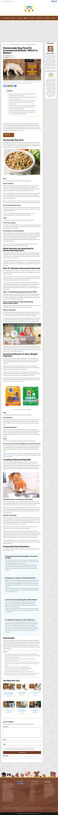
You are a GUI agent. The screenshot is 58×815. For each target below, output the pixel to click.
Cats (20, 18)
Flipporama (39, 813)
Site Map (32, 799)
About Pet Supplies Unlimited (34, 784)
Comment (5, 726)
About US (48, 18)
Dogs (13, 18)
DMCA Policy (32, 795)
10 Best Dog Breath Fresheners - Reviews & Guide (22, 711)
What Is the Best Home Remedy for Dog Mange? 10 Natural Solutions (9, 693)
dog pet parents (34, 127)
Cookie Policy (33, 789)
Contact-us (32, 797)
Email (4, 744)
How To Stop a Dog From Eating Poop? (9, 710)
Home (7, 18)
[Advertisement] (29, 31)
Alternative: (6, 755)
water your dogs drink (10, 455)
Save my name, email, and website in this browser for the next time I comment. (19, 748)
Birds (26, 18)
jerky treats (25, 262)
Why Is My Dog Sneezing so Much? (35, 710)
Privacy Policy (33, 787)
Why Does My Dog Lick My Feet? (35, 693)
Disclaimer (32, 793)
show (12, 134)
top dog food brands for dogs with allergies (14, 381)
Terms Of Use (33, 791)
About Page (51, 96)
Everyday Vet (28, 321)
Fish (33, 18)
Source (26, 175)
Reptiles (40, 18)
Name (5, 739)
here (27, 83)
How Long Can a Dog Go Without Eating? (22, 693)
